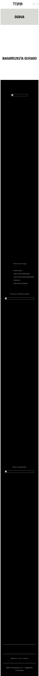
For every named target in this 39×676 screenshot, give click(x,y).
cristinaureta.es (19, 670)
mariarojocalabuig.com (16, 667)
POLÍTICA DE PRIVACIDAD (22, 273)
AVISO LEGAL (18, 270)
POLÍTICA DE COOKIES (21, 283)
